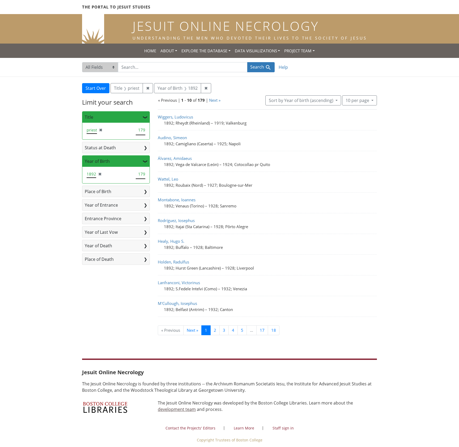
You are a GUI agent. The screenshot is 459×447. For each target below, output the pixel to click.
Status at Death (100, 148)
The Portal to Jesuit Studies (116, 7)
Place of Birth (98, 191)
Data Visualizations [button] (256, 50)
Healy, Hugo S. (171, 241)
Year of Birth (97, 161)
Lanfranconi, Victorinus (179, 282)
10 (357, 100)
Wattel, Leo (168, 179)
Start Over (96, 88)
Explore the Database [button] (204, 50)
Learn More (244, 428)
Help (283, 67)
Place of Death (99, 259)
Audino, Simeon (172, 137)
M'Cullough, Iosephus (177, 303)
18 (273, 330)
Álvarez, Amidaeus (175, 158)
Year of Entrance (101, 205)
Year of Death (98, 246)
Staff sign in (283, 428)
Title (89, 117)
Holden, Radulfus (173, 262)
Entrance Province (103, 219)
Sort (301, 100)
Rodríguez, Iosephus (176, 220)
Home (150, 50)
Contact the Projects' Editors (190, 428)
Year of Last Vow (101, 232)
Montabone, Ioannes (177, 199)
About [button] (167, 50)
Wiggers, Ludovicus (175, 117)
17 (262, 330)
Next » (214, 100)
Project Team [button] (298, 50)
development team (177, 409)
